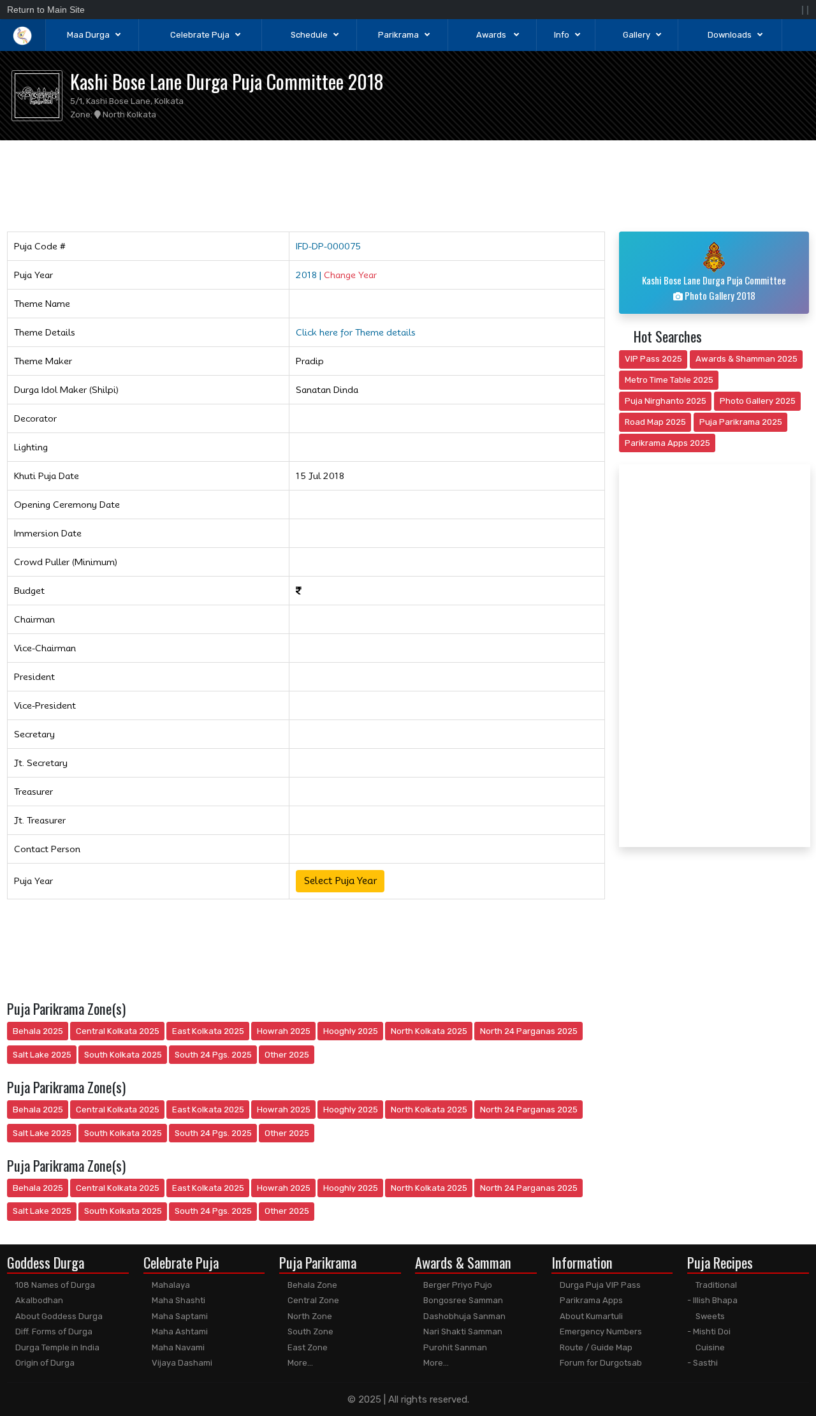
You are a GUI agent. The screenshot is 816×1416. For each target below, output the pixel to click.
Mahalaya (170, 1285)
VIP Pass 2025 (653, 359)
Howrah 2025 (283, 1031)
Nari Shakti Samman (461, 1331)
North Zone (309, 1316)
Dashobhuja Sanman (463, 1316)
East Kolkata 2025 (208, 1031)
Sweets (709, 1316)
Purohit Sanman (454, 1347)
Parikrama (398, 35)
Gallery (636, 35)
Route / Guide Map (595, 1347)
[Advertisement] (408, 183)
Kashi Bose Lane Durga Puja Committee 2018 (227, 81)
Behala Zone (311, 1285)
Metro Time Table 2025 (669, 380)
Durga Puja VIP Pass (599, 1285)
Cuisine (709, 1347)
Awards (492, 35)
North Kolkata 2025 (429, 1031)
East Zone (307, 1347)
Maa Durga (88, 35)
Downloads (730, 35)
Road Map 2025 (655, 422)
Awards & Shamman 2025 (747, 359)
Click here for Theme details (356, 332)
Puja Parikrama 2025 (740, 422)
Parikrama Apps (590, 1300)
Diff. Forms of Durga (52, 1331)
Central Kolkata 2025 (117, 1031)
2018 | (336, 275)
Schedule (309, 35)
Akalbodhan (38, 1300)
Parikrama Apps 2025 (667, 443)
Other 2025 (287, 1054)
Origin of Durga (44, 1363)
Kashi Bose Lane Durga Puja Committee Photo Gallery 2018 (714, 288)
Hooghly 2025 (350, 1031)
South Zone (309, 1331)
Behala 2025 (38, 1031)
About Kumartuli (590, 1316)
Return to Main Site (46, 9)
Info (561, 35)
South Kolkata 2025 (123, 1054)
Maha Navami (177, 1347)
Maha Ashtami (179, 1331)
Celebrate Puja (199, 35)
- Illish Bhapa (712, 1300)
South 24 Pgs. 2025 (213, 1054)
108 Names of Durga (54, 1285)
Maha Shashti (177, 1300)
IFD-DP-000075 (328, 246)
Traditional (715, 1285)
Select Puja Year (340, 881)
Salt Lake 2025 (42, 1054)
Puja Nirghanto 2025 (665, 401)
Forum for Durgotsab (600, 1363)
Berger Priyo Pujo (456, 1285)
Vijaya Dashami (181, 1363)
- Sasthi (702, 1363)
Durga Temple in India (56, 1347)
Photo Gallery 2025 (758, 401)
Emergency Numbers (600, 1331)
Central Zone (312, 1300)
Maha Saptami (179, 1316)
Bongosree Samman (462, 1300)
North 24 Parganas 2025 (529, 1031)
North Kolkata (128, 114)
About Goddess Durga (58, 1316)
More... (299, 1363)
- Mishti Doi (709, 1331)
